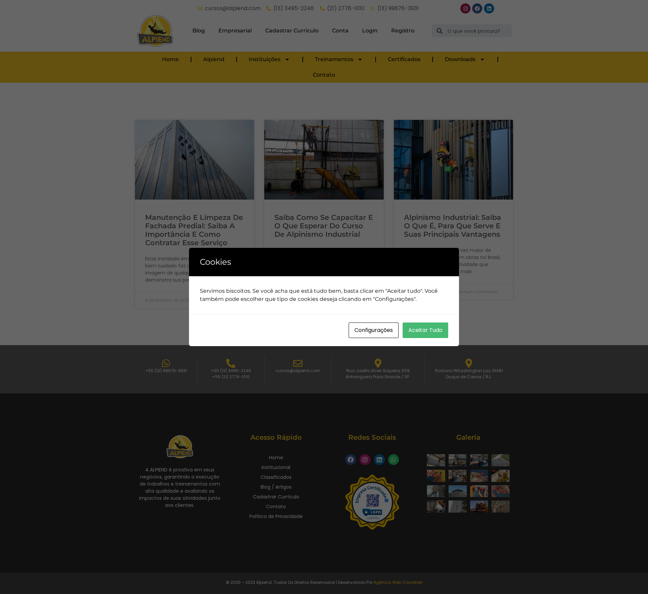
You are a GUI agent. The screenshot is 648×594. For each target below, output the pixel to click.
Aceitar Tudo (425, 330)
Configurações (373, 330)
